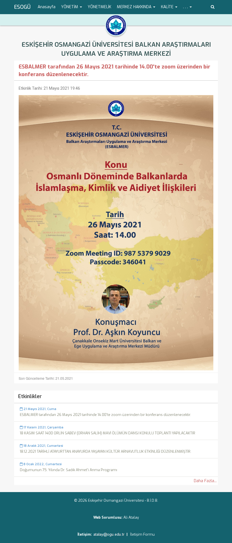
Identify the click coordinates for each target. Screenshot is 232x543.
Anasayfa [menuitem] (46, 7)
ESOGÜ (22, 7)
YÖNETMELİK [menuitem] (99, 7)
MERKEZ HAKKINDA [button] (134, 7)
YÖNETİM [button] (70, 7)
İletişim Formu (142, 534)
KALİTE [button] (168, 7)
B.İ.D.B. (152, 500)
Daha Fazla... (205, 481)
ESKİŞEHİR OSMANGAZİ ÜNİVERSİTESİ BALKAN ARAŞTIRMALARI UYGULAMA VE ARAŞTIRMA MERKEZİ (116, 49)
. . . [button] (186, 7)
